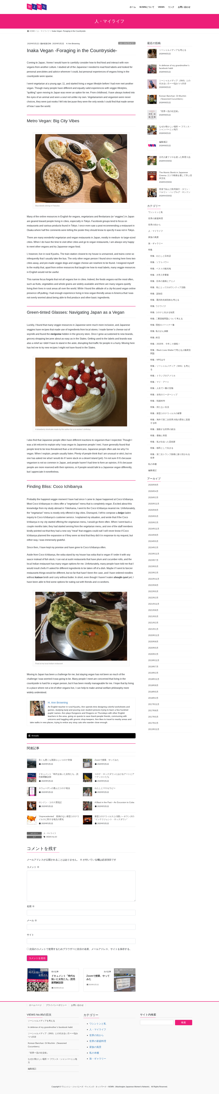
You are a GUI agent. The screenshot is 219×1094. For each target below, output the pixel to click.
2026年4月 (153, 491)
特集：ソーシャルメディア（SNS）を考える (170, 368)
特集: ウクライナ (158, 306)
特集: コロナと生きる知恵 (162, 312)
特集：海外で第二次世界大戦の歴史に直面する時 (170, 421)
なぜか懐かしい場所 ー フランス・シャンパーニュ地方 (52, 1061)
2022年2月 (153, 597)
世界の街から (154, 224)
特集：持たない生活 (159, 407)
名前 (31, 906)
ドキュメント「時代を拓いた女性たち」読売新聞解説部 (63, 979)
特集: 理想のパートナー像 (162, 325)
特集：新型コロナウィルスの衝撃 (166, 413)
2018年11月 (153, 679)
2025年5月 (153, 516)
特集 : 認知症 (156, 293)
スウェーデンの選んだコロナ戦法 (54, 788)
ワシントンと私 (155, 212)
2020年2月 (153, 654)
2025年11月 (153, 503)
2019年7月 (153, 666)
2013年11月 (153, 729)
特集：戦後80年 (157, 401)
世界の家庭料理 (155, 218)
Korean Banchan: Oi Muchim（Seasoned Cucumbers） (47, 1045)
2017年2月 (153, 723)
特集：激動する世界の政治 (162, 429)
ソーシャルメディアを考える (172, 50)
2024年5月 (153, 541)
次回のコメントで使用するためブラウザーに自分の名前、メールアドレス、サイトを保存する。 (80, 949)
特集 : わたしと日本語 (160, 256)
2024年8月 (153, 535)
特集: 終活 (155, 337)
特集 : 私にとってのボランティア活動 (167, 287)
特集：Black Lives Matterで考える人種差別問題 (170, 352)
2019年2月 (153, 673)
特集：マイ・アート (159, 382)
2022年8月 (153, 585)
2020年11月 (153, 635)
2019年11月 (153, 660)
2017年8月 (153, 710)
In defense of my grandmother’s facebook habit (50, 1027)
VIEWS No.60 (51, 837)
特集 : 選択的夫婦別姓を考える (164, 300)
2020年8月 (153, 641)
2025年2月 (153, 522)
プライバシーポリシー (56, 1005)
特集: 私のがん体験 (159, 331)
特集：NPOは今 (157, 360)
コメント (33, 867)
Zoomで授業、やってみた (107, 760)
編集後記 (163, 142)
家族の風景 (153, 237)
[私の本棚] (37, 979)
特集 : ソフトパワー (159, 262)
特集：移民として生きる (161, 448)
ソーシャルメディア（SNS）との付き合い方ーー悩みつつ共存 (53, 1035)
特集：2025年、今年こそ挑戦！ (165, 344)
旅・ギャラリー (155, 243)
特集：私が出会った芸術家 (162, 442)
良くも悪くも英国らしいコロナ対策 (55, 760)
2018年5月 (153, 692)
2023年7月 (153, 560)
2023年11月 (153, 554)
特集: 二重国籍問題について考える (166, 318)
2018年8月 (153, 685)
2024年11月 (153, 528)
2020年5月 (153, 648)
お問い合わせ (77, 1005)
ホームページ (35, 1005)
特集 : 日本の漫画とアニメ (162, 281)
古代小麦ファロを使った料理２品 (174, 157)
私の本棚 (152, 464)
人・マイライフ (127, 43)
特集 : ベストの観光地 (160, 268)
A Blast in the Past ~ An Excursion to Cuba (114, 802)
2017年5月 (153, 717)
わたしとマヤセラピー (105, 788)
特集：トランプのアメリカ (162, 375)
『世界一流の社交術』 (169, 111)
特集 (150, 249)
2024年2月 (153, 547)
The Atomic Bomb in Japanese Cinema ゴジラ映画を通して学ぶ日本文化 (175, 175)
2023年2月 (153, 572)
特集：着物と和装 (158, 435)
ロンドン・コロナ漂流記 (50, 802)
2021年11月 (153, 604)
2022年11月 (153, 579)
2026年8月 (153, 485)
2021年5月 (153, 616)
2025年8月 (153, 510)
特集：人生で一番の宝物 (161, 388)
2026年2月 (153, 497)
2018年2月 (153, 698)
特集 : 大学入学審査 (159, 275)
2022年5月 (153, 591)
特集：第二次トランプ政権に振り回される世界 (170, 456)
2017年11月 (153, 704)
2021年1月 (153, 629)
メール (32, 920)
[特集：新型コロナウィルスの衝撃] (124, 979)
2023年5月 (153, 566)
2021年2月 (153, 622)
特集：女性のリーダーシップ (163, 394)
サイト (30, 935)
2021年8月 (153, 610)
